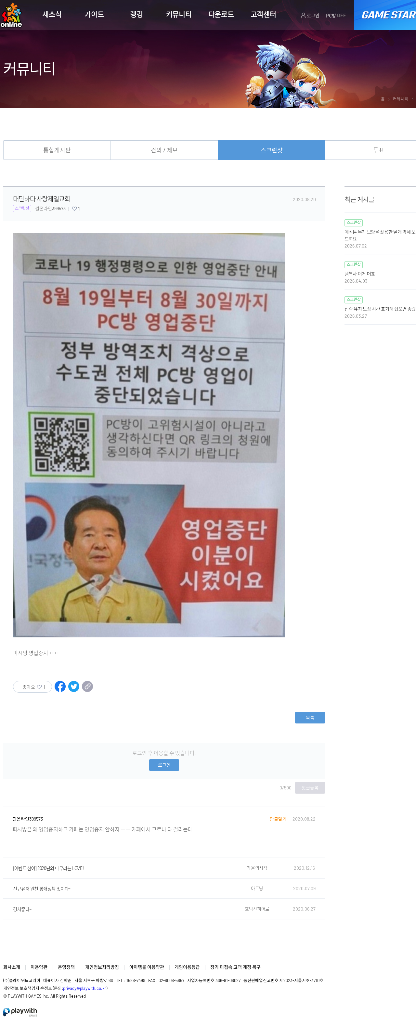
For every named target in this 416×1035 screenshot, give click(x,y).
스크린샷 (272, 150)
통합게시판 (57, 150)
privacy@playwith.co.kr (84, 988)
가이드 (94, 14)
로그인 (312, 15)
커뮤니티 (179, 14)
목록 (310, 717)
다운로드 (221, 14)
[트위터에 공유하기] (73, 690)
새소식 (51, 14)
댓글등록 (310, 787)
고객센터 (263, 14)
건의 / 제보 (164, 150)
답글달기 (278, 819)
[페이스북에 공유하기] (60, 690)
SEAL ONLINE (11, 15)
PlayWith (20, 1012)
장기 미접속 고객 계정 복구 (235, 967)
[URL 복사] (87, 690)
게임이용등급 (187, 967)
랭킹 (136, 14)
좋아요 (33, 687)
